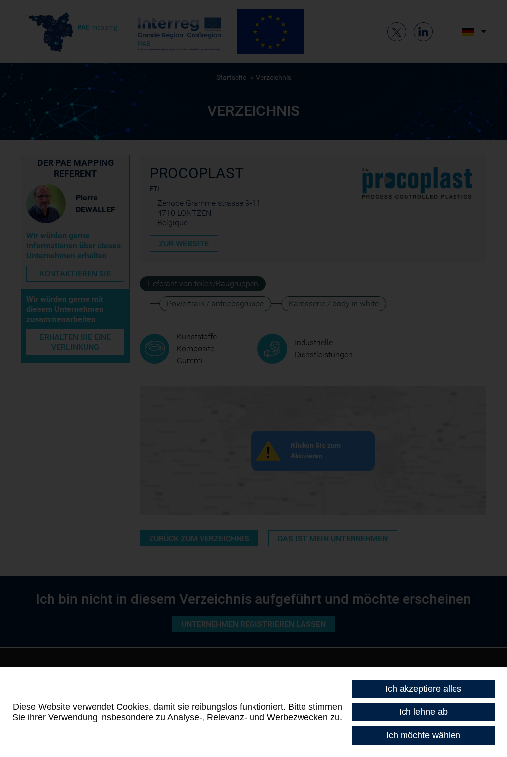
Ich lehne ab (423, 712)
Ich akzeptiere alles (423, 689)
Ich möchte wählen (423, 735)
